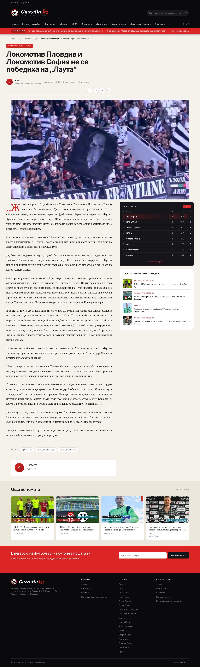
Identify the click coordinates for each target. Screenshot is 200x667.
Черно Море (124, 622)
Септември (124, 639)
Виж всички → (182, 489)
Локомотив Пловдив (140, 24)
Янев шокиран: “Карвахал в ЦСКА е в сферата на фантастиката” (111, 31)
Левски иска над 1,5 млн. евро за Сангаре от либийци (170, 31)
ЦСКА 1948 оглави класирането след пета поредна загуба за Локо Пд (161, 285)
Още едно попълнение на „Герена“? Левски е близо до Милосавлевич (156, 310)
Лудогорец (101, 24)
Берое (122, 618)
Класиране (160, 24)
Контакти (85, 588)
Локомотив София (68, 450)
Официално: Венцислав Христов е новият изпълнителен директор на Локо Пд (162, 322)
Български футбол (31, 24)
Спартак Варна (126, 635)
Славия (122, 630)
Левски (63, 24)
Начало (14, 24)
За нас (84, 584)
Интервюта (86, 24)
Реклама (85, 593)
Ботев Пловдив (118, 24)
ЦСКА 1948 (124, 593)
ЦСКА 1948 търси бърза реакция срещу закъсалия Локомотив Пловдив (159, 297)
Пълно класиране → (156, 262)
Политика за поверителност (94, 597)
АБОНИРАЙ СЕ (178, 555)
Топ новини (50, 24)
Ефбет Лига (27, 450)
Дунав (121, 651)
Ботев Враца (124, 605)
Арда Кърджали (126, 626)
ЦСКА (74, 24)
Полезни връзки (164, 597)
